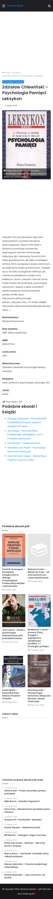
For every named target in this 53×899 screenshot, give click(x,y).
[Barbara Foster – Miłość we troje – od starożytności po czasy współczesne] (39, 550)
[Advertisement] (26, 42)
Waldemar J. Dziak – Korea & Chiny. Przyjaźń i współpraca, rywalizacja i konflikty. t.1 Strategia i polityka (39, 638)
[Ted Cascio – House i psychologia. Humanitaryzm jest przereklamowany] (13, 610)
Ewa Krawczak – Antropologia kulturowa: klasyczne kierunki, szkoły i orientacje (39, 696)
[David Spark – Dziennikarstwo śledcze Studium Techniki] (13, 670)
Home (7, 72)
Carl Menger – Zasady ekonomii (23, 443)
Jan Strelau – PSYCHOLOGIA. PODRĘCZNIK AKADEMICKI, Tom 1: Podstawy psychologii (25, 434)
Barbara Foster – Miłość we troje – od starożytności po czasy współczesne (38, 573)
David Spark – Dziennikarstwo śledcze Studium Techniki (11, 694)
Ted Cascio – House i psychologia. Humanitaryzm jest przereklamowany (13, 634)
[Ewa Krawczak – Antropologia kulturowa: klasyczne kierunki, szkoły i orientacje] (39, 670)
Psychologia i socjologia (32, 75)
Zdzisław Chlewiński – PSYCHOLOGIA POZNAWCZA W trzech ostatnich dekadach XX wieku (27, 422)
